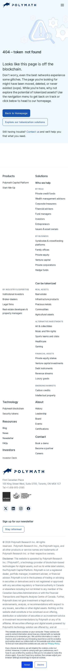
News (5, 433)
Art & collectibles (43, 326)
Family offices (42, 249)
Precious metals (43, 304)
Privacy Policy (53, 643)
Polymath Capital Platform (16, 182)
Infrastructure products (47, 299)
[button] (62, 5)
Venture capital (42, 259)
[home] (19, 5)
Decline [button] (40, 664)
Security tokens (10, 413)
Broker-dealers (10, 299)
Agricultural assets (44, 314)
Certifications (42, 428)
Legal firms (8, 304)
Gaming (39, 346)
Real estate (40, 294)
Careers (39, 453)
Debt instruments (44, 368)
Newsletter (8, 438)
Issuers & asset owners (46, 229)
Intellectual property (45, 395)
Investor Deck (10, 457)
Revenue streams (44, 373)
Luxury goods (42, 378)
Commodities (41, 309)
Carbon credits (42, 390)
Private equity (42, 254)
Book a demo (42, 443)
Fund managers (43, 213)
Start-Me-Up (9, 187)
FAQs (5, 443)
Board (38, 418)
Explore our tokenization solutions (25, 122)
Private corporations (45, 265)
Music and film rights (45, 331)
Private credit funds (45, 193)
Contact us (32, 131)
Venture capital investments (49, 363)
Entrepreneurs (42, 224)
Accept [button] (27, 664)
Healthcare (40, 341)
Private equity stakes (45, 358)
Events (38, 423)
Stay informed (13, 529)
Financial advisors (44, 208)
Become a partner (44, 448)
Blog (5, 428)
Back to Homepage (16, 113)
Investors (39, 219)
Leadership (40, 413)
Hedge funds (41, 270)
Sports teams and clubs (47, 336)
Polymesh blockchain (13, 408)
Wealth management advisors (50, 198)
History (38, 408)
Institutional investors (13, 294)
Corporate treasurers (45, 203)
